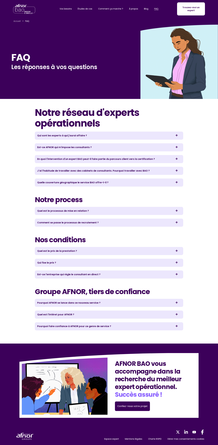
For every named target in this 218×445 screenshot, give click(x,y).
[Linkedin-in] (186, 432)
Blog (146, 8)
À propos (133, 8)
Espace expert (111, 438)
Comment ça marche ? (110, 8)
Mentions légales (133, 438)
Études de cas (85, 8)
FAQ (156, 8)
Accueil (17, 21)
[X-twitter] (178, 432)
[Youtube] (194, 432)
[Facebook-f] (202, 432)
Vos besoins (66, 8)
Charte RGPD (154, 438)
